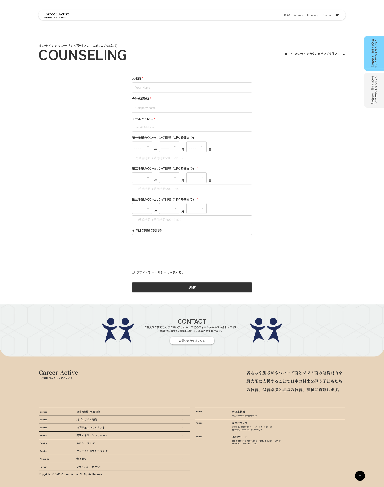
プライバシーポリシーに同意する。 (161, 272)
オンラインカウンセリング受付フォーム (320, 54)
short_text (337, 15)
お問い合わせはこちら (192, 340)
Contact (328, 15)
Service (298, 15)
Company (313, 15)
